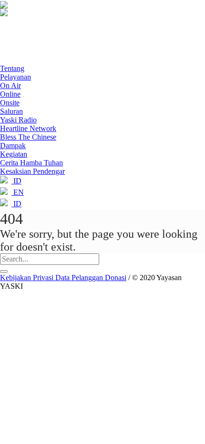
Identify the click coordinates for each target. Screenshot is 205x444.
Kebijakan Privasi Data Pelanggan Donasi (63, 277)
